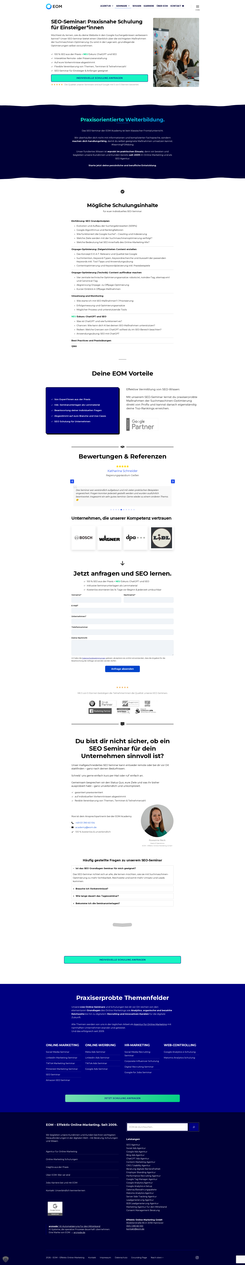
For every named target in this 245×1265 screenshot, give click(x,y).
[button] (173, 481)
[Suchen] (193, 1127)
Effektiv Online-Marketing (72, 1257)
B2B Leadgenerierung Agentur (142, 1203)
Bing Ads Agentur (135, 1155)
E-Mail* (74, 605)
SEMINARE (121, 6)
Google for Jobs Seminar (138, 1072)
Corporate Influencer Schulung (142, 1061)
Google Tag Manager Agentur (141, 1179)
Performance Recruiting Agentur (143, 1176)
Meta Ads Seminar (95, 1052)
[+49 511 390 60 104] (83, 822)
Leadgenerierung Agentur (140, 1200)
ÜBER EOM (162, 6)
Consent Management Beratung (143, 1210)
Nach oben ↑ (157, 1257)
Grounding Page (139, 1257)
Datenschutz (121, 1257)
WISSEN (136, 6)
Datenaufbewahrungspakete (141, 1189)
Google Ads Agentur (136, 1151)
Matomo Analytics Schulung (179, 1057)
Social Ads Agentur (136, 1148)
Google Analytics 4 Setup (139, 1186)
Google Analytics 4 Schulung (180, 1052)
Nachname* (129, 595)
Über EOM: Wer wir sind (58, 1175)
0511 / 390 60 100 (134, 1226)
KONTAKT (175, 6)
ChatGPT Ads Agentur (137, 1158)
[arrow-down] (122, 563)
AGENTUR (105, 6)
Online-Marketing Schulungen (62, 1159)
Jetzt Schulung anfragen (122, 1098)
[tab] (122, 874)
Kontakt (92, 1257)
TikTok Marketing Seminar (60, 1063)
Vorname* (76, 595)
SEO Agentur (122, 158)
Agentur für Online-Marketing (150, 1024)
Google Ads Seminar (96, 1069)
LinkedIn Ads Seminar (97, 1057)
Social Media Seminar (57, 1052)
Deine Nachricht (79, 638)
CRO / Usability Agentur (138, 1165)
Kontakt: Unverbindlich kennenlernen (65, 1190)
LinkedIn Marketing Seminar (61, 1057)
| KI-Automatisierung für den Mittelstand (74, 1226)
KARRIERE (149, 6)
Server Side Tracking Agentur (141, 1196)
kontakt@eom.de (135, 1229)
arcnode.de (79, 1232)
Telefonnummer (79, 627)
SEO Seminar (53, 1074)
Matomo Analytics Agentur (140, 1193)
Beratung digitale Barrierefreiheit (143, 1169)
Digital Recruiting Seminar (139, 1066)
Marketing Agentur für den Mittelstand (146, 1207)
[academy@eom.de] (84, 827)
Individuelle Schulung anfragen (99, 78)
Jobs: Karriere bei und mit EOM (61, 1183)
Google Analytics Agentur (139, 1183)
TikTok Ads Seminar (96, 1063)
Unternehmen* (78, 616)
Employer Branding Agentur (141, 1172)
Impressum (105, 1257)
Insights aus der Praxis (57, 1167)
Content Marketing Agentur (140, 1162)
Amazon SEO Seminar (58, 1080)
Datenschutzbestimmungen (93, 658)
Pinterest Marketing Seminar (62, 1069)
